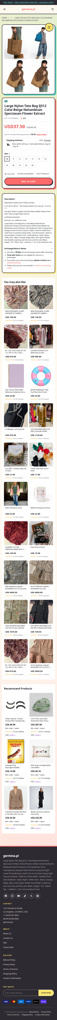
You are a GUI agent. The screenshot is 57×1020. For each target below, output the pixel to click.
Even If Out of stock (38, 547)
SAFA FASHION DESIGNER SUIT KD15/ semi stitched (15, 627)
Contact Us (8, 938)
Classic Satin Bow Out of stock (39, 470)
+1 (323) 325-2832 (11, 915)
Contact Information (12, 978)
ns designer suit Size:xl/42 (14, 429)
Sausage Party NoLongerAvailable (12, 766)
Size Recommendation (25, 174)
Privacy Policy (9, 964)
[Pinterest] (37, 896)
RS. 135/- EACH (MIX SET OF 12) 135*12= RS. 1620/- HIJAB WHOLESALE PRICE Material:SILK (15, 666)
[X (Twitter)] (31, 896)
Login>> (13, 735)
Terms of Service (10, 969)
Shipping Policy (10, 973)
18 (7, 165)
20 (13, 165)
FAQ (5, 942)
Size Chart (11, 174)
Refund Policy (9, 960)
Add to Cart (28, 181)
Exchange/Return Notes (15, 248)
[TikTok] (25, 896)
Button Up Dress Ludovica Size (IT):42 (40, 813)
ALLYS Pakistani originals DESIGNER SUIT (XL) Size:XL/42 (40, 587)
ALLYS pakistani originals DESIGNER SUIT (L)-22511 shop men (40, 666)
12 (32, 159)
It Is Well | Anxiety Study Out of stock (15, 470)
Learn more (41, 134)
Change (47, 140)
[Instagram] (12, 896)
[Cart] (52, 9)
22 (20, 165)
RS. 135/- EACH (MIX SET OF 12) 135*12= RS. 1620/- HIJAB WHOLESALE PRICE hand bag (15, 352)
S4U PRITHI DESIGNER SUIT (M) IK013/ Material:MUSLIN (41, 627)
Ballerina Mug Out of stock (40, 508)
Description (9, 199)
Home (4, 18)
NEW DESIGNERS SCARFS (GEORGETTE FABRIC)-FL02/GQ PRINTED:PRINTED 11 (41, 312)
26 (32, 165)
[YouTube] (18, 896)
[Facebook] (5, 896)
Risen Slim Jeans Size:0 (13, 508)
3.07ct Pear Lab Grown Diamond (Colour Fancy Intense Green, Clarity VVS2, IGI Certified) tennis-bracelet (41, 720)
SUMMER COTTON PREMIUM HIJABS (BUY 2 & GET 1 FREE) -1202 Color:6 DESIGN (15, 548)
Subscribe (46, 993)
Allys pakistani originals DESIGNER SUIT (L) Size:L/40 (15, 587)
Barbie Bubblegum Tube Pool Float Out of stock (39, 391)
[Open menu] (4, 9)
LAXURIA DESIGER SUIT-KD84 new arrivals (40, 352)
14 (39, 159)
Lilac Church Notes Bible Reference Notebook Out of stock (15, 391)
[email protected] (14, 262)
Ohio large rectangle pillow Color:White (41, 766)
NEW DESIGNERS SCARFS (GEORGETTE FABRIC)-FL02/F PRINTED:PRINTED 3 (15, 312)
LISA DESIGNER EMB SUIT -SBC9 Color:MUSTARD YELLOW (41, 430)
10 (26, 159)
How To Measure (42, 174)
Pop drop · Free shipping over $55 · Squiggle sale (28, 2)
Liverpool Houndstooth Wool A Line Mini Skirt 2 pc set (15, 813)
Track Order (8, 947)
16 (45, 159)
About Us (7, 933)
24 (26, 165)
